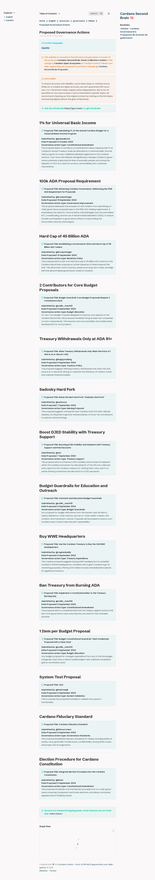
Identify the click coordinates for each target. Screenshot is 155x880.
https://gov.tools (72, 108)
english (52, 20)
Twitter (53, 870)
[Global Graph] (113, 830)
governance (79, 20)
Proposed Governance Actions (54, 24)
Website (43, 870)
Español (45, 48)
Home (42, 20)
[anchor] (98, 122)
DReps (91, 20)
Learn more (55, 813)
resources (64, 20)
